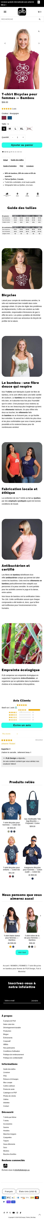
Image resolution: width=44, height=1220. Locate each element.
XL (21, 128)
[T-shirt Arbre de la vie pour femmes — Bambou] (32, 920)
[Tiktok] (20, 1213)
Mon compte (7, 1082)
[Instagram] (17, 1213)
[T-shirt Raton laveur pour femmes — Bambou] (11, 920)
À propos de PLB (9, 1021)
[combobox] (22, 19)
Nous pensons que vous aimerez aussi (22, 896)
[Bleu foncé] (11, 831)
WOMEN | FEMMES (19, 966)
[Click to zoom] (39, 31)
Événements (7, 1038)
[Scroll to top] (39, 1214)
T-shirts (6, 1121)
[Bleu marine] (33, 879)
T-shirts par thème (9, 1117)
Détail (5, 160)
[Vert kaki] (9, 831)
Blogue (5, 1034)
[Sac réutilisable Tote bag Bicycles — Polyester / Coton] (32, 803)
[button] (7, 109)
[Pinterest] (7, 1213)
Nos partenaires (9, 1048)
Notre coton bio (8, 1024)
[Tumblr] (10, 1213)
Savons (6, 1127)
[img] (6, 740)
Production (7, 1031)
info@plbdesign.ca (21, 1170)
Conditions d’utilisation (11, 1051)
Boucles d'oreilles (9, 1154)
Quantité (5, 137)
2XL (29, 128)
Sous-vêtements (9, 1144)
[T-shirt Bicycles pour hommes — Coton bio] (11, 805)
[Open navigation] (5, 11)
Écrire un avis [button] (22, 725)
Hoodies (6, 1131)
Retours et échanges (10, 1079)
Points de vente (9, 1089)
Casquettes (7, 1137)
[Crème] (35, 947)
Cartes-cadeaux (9, 1086)
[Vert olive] (29, 947)
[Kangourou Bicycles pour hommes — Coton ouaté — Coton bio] (32, 849)
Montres (6, 1151)
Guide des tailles (17, 160)
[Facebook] (4, 1213)
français (9, 1191)
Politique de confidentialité (13, 1058)
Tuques (6, 1141)
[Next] (39, 43)
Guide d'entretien (10, 166)
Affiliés (5, 1044)
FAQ (21, 166)
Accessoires (7, 1124)
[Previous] (5, 43)
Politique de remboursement (13, 1054)
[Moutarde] (10, 947)
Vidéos (5, 1099)
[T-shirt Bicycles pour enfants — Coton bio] (11, 849)
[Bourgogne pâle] (10, 876)
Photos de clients (9, 1096)
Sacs (5, 1147)
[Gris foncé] (14, 831)
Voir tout (22, 952)
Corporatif (6, 1041)
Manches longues (9, 1134)
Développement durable (12, 1027)
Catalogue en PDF (10, 1093)
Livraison (30, 166)
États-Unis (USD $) (28, 1191)
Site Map (33, 1217)
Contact (6, 1106)
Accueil (6, 966)
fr (38, 2)
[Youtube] (13, 1213)
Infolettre (6, 1103)
